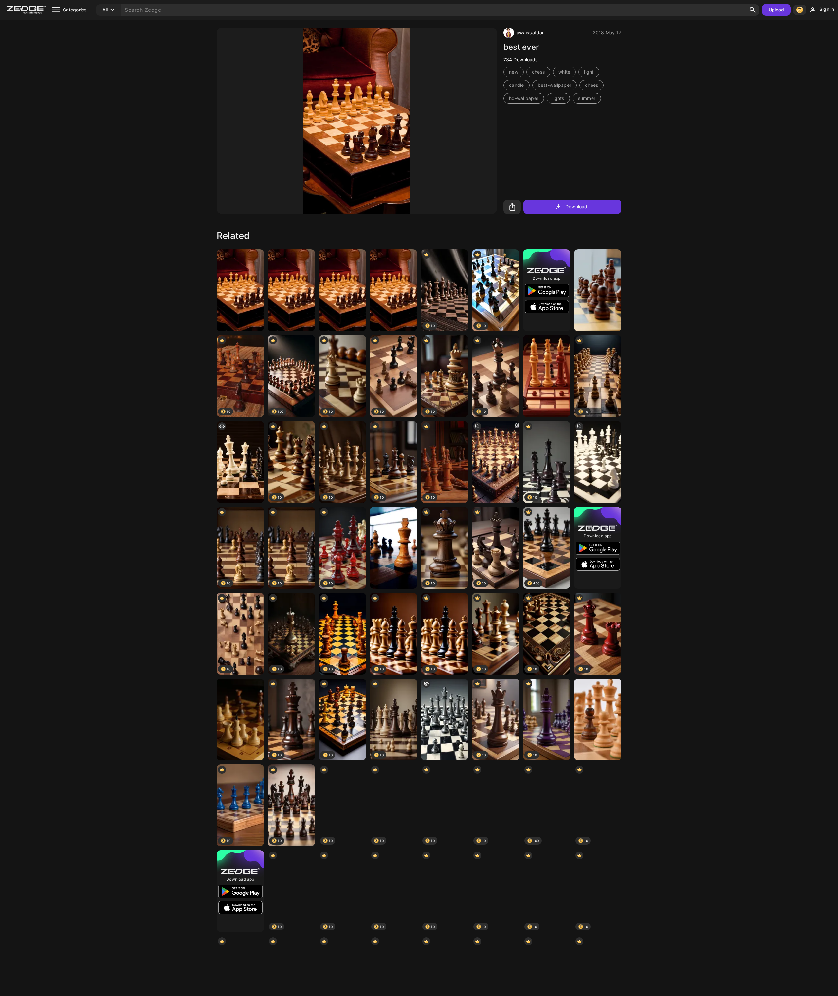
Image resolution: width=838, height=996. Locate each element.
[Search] (753, 10)
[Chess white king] (393, 548)
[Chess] (291, 290)
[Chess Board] (495, 462)
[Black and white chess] (444, 719)
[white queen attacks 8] (240, 462)
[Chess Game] (342, 290)
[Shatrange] (240, 290)
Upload (776, 9)
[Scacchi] (597, 290)
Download (576, 206)
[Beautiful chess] (546, 376)
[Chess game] (597, 462)
